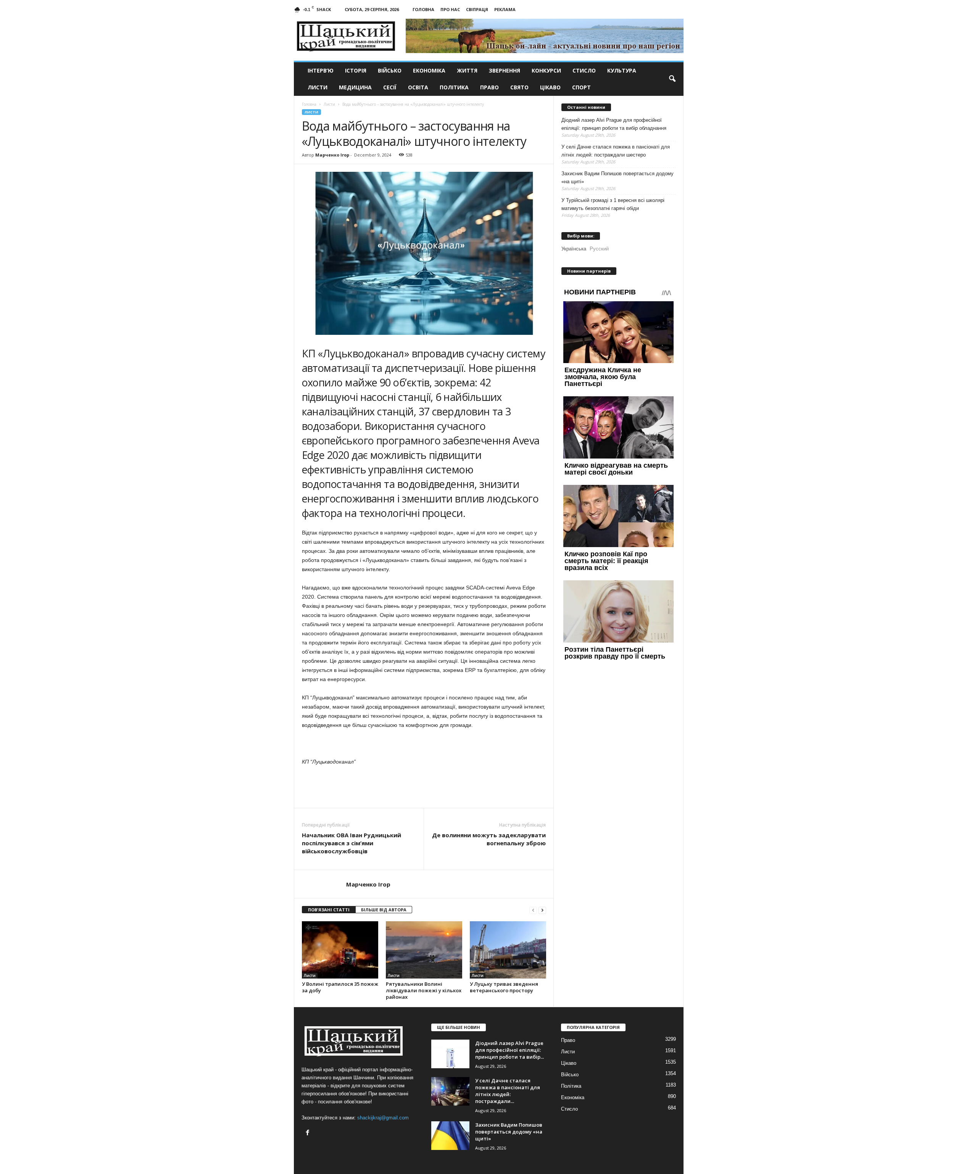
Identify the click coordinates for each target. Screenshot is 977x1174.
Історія (355, 70)
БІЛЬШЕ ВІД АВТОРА (383, 909)
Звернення (504, 70)
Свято (519, 87)
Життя (467, 70)
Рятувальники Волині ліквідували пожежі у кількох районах (423, 990)
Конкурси (546, 70)
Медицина (355, 87)
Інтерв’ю (321, 70)
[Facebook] (308, 1133)
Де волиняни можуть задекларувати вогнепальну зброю (489, 839)
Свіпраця (477, 9)
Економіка (429, 70)
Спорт (581, 87)
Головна (423, 9)
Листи (317, 87)
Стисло (584, 70)
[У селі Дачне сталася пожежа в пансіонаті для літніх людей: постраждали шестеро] (450, 1091)
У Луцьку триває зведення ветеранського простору (504, 987)
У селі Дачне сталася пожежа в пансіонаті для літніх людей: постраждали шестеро (615, 151)
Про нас (450, 9)
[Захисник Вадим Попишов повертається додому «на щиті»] (450, 1135)
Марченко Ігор (332, 155)
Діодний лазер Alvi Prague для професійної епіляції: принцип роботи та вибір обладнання (613, 124)
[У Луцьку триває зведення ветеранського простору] (508, 950)
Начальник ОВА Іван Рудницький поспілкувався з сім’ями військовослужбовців (351, 843)
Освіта (418, 87)
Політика (454, 87)
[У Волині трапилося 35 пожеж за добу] (340, 950)
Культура (621, 70)
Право (489, 87)
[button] (672, 79)
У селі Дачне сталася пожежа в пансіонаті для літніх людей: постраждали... (507, 1091)
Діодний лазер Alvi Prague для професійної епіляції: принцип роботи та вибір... (509, 1050)
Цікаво (550, 87)
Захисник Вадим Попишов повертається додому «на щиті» (617, 177)
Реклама (505, 9)
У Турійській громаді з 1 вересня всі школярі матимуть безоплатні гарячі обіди (612, 204)
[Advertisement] (424, 786)
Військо (389, 70)
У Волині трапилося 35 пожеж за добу (340, 987)
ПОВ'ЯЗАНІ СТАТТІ (329, 909)
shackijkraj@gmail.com (383, 1118)
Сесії (390, 87)
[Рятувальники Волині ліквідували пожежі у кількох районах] (424, 950)
